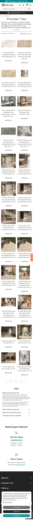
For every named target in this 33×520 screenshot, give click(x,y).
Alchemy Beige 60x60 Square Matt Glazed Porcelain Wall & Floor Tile (24, 255)
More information (7, 502)
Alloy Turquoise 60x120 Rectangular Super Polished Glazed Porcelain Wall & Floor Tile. (8, 113)
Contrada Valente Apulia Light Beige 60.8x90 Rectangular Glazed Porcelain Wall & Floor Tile (24, 314)
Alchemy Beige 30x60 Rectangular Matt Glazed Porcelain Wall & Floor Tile (8, 283)
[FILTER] (31, 260)
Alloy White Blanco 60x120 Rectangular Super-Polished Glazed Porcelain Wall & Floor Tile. (24, 143)
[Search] (29, 9)
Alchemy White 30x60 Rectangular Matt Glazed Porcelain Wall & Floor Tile (8, 199)
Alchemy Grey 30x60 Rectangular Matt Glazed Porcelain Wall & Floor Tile (24, 227)
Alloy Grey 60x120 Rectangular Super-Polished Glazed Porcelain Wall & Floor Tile (8, 143)
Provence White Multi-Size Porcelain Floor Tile (24, 342)
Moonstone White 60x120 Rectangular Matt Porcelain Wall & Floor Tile (24, 369)
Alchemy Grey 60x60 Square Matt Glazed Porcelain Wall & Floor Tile (8, 227)
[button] (16, 392)
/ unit (8, 60)
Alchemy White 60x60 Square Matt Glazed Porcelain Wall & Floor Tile (24, 172)
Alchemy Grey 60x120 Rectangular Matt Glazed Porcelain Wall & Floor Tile (24, 199)
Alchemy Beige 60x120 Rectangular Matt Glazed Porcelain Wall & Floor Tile (8, 255)
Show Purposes (16, 507)
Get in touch (20, 465)
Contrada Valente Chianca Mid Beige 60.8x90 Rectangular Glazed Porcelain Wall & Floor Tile (8, 314)
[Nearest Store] (20, 5)
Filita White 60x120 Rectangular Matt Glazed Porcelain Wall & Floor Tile (8, 54)
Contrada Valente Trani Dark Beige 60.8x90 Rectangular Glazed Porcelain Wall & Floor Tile (24, 284)
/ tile (8, 120)
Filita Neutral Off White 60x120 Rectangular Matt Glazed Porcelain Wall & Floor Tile (24, 55)
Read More (16, 29)
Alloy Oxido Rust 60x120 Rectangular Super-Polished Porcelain (24, 112)
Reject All (16, 511)
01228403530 (16, 440)
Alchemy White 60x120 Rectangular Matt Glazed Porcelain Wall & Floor (8, 172)
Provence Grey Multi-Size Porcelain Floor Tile (8, 342)
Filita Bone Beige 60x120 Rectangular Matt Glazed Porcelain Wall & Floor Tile (24, 84)
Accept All (16, 515)
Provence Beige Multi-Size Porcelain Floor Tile (8, 368)
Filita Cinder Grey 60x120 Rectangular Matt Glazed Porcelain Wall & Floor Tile (8, 84)
